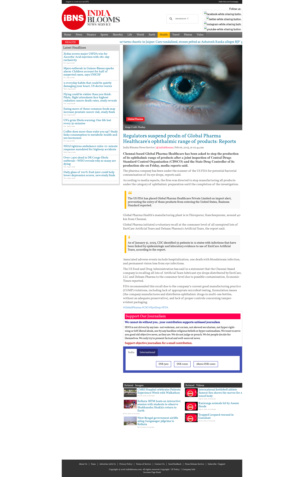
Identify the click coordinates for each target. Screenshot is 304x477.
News (79, 35)
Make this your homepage (228, 2)
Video (200, 35)
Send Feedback (174, 464)
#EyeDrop (155, 307)
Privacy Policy (125, 464)
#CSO (145, 307)
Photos (188, 35)
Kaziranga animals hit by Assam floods (219, 404)
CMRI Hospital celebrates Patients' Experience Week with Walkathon (159, 391)
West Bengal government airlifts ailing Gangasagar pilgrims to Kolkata (157, 421)
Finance (91, 35)
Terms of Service (143, 464)
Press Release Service (194, 464)
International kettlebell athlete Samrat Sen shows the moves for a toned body (220, 393)
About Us (83, 464)
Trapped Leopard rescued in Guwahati (216, 416)
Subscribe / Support (216, 464)
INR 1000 (182, 364)
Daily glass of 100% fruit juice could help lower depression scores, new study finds (89, 173)
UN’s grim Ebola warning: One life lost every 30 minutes (87, 122)
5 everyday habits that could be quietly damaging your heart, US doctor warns (87, 84)
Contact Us (160, 464)
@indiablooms (164, 147)
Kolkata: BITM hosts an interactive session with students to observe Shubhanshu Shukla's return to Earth (159, 406)
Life (129, 35)
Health (164, 35)
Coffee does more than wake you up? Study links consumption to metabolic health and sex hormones (90, 135)
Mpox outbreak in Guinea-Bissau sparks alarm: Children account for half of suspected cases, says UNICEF (88, 71)
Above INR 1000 (205, 364)
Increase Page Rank (152, 472)
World (140, 35)
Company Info (188, 469)
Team (93, 464)
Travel (175, 35)
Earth (152, 35)
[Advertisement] (91, 322)
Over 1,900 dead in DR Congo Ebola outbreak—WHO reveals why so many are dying (89, 161)
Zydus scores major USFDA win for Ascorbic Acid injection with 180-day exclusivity (86, 57)
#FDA (164, 307)
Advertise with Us (107, 464)
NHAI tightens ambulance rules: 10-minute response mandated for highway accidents (90, 147)
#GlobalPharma (132, 307)
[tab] (131, 352)
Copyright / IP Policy (170, 469)
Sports (104, 35)
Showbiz (118, 35)
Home (67, 35)
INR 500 (163, 364)
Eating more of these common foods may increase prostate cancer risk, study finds (89, 110)
